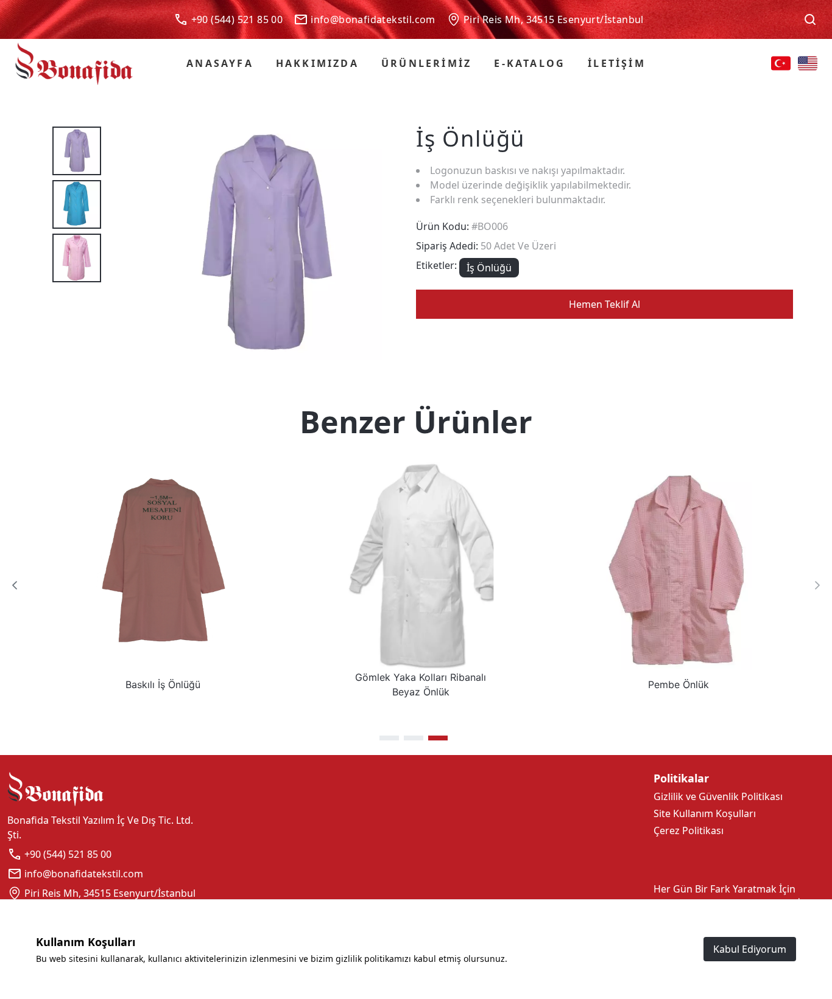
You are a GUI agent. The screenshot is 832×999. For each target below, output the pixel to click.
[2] (413, 738)
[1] (389, 738)
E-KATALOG (529, 63)
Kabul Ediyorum (749, 949)
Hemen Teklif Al (604, 304)
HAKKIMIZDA (317, 63)
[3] (438, 738)
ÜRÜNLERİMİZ (426, 63)
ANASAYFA (219, 63)
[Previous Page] (14, 585)
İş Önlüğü (489, 267)
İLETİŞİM (617, 63)
